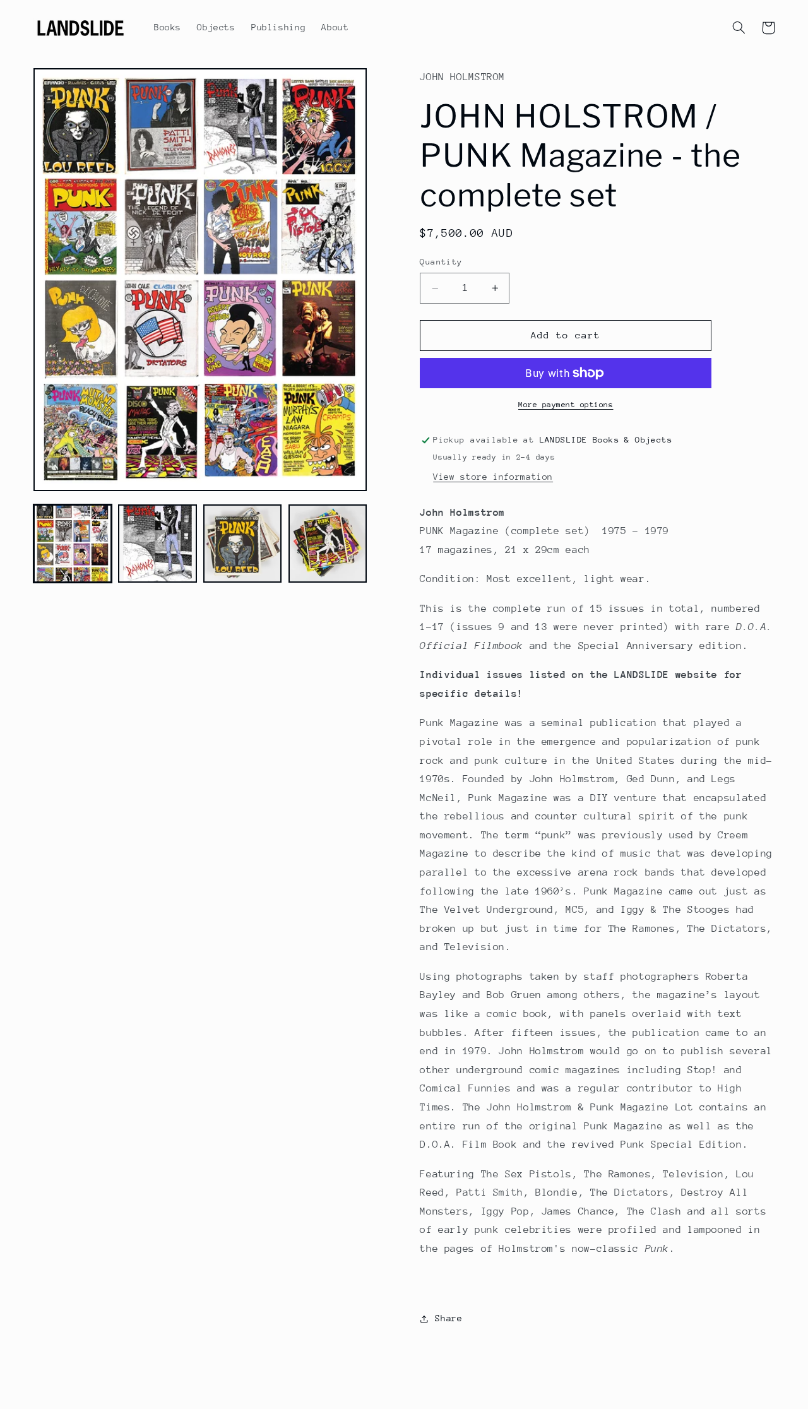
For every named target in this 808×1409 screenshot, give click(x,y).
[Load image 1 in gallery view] (72, 543)
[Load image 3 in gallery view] (242, 543)
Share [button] (448, 1319)
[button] (739, 27)
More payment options (566, 404)
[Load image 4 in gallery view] (327, 543)
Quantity (441, 262)
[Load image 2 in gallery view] (157, 543)
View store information (493, 477)
